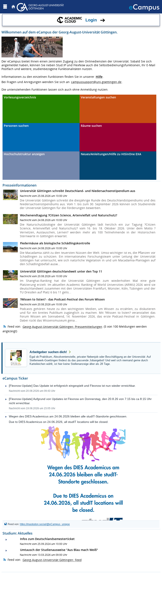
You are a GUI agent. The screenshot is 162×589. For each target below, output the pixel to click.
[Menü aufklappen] (5, 7)
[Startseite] (13, 6)
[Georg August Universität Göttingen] (40, 6)
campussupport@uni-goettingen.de (96, 82)
